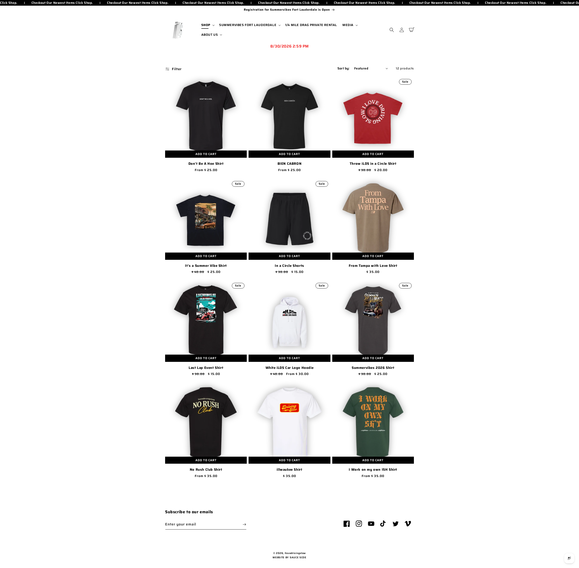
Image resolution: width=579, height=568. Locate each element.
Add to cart (206, 154)
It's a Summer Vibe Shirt (206, 266)
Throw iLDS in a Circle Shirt (373, 164)
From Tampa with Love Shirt (373, 266)
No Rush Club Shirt (206, 470)
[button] (207, 25)
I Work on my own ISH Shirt (373, 470)
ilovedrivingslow (295, 553)
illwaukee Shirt (289, 470)
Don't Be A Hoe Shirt (206, 164)
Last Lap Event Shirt (206, 368)
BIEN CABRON (290, 164)
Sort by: (343, 68)
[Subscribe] (244, 524)
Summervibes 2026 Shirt (373, 368)
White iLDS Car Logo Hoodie (290, 368)
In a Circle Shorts (289, 266)
